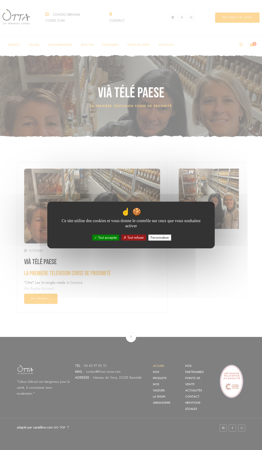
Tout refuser (135, 237)
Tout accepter (107, 237)
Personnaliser (159, 237)
